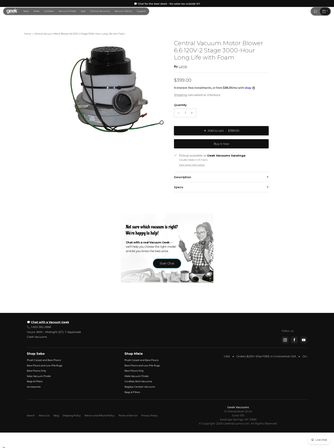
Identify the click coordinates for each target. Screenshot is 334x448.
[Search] (315, 11)
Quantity (180, 105)
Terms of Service (127, 415)
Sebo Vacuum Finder (39, 376)
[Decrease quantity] (177, 113)
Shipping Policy (72, 415)
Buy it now (221, 144)
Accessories (34, 386)
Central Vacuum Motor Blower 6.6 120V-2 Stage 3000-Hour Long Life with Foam (79, 33)
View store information (192, 164)
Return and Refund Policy (100, 415)
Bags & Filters (35, 381)
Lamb (183, 66)
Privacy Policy (149, 415)
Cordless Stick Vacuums (138, 381)
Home (27, 33)
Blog (56, 415)
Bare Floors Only (36, 370)
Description (182, 177)
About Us (44, 415)
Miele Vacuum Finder (136, 376)
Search (31, 415)
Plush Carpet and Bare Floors (44, 360)
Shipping (180, 95)
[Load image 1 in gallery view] (115, 90)
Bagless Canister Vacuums (139, 386)
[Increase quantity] (192, 113)
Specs (178, 187)
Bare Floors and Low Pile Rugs (44, 365)
